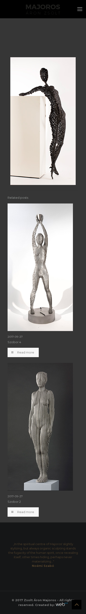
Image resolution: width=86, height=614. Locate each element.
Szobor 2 (14, 501)
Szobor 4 (14, 342)
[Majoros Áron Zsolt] (43, 9)
